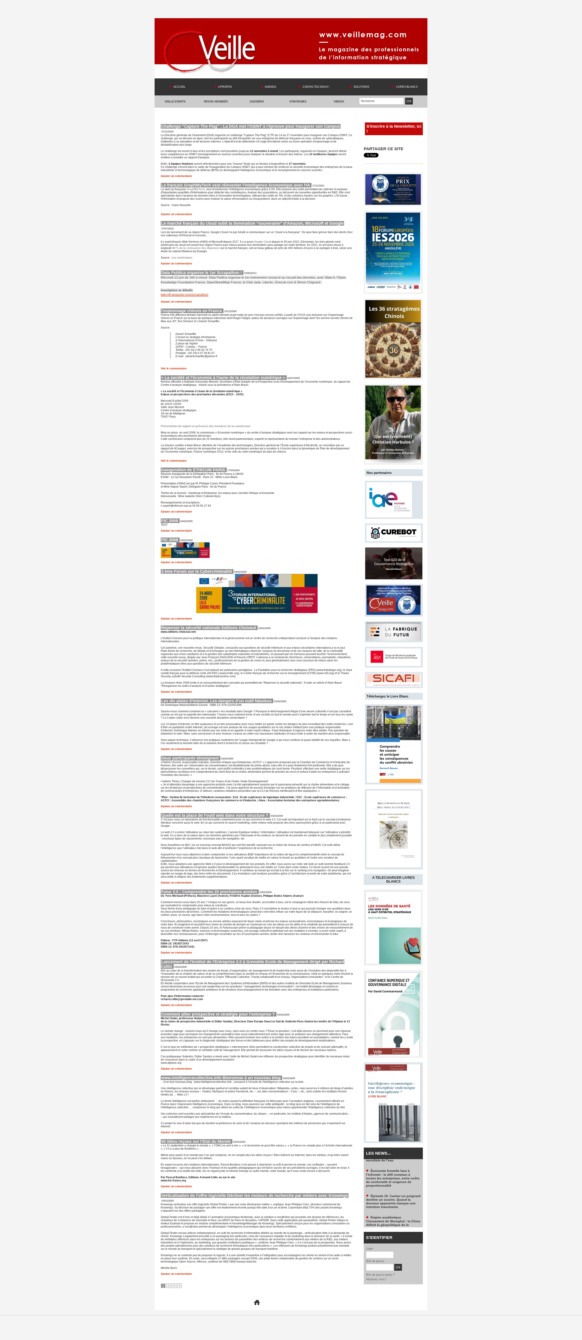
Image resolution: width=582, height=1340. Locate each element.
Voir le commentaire (174, 368)
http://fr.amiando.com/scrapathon (184, 295)
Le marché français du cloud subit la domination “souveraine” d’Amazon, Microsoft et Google (252, 223)
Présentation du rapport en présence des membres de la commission (205, 426)
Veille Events (175, 101)
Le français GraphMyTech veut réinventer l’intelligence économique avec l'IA (236, 185)
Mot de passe (375, 1261)
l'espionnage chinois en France (192, 311)
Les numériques (182, 257)
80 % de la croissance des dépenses (196, 248)
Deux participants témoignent (190, 758)
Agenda (270, 86)
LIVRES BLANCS (406, 86)
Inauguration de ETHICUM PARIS (193, 470)
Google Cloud (262, 241)
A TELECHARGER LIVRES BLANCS (393, 879)
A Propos (225, 86)
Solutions (361, 86)
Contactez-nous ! (315, 86)
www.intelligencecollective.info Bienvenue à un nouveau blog (221, 1078)
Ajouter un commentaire (176, 176)
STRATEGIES (297, 101)
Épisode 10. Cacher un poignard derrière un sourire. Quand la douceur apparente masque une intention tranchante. (393, 1171)
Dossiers (257, 101)
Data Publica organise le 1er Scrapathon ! (202, 272)
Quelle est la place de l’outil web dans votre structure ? (215, 815)
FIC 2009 (170, 520)
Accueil (179, 86)
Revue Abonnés (216, 101)
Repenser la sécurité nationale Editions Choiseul (209, 627)
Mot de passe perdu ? (380, 1274)
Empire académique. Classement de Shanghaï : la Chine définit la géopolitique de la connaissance (393, 1192)
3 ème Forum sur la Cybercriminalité (197, 571)
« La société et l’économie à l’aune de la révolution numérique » (223, 377)
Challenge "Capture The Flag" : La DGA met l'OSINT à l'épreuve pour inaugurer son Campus (250, 126)
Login (369, 1248)
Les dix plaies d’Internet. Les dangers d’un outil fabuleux (217, 701)
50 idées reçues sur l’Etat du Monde (196, 1141)
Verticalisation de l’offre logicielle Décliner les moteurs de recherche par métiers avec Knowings (254, 1195)
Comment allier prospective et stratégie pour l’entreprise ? (218, 1014)
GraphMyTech (196, 189)
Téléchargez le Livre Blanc (387, 696)
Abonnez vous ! (376, 1279)
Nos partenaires (379, 473)
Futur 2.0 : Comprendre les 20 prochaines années (209, 891)
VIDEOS (339, 101)
